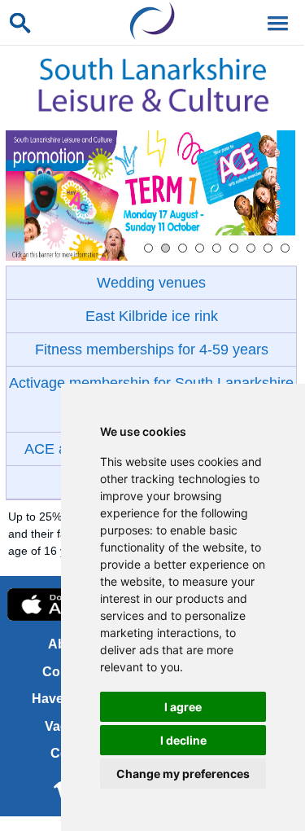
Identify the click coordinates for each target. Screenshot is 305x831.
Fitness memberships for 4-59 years (151, 349)
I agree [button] (183, 707)
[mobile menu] (275, 22)
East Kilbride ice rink (151, 316)
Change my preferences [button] (183, 773)
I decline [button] (183, 740)
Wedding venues (151, 283)
